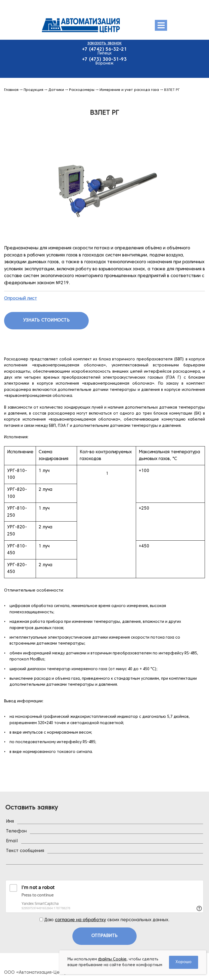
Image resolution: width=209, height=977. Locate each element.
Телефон (16, 831)
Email (12, 841)
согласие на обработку (80, 920)
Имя (10, 821)
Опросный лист (20, 299)
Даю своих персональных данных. (106, 920)
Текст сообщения (25, 851)
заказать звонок (104, 43)
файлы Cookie (112, 959)
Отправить (104, 936)
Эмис (94, 25)
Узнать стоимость (46, 320)
